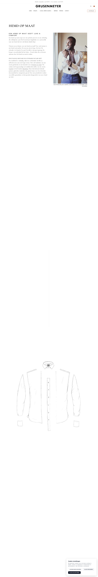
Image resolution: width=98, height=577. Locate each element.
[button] (37, 11)
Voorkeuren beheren (75, 569)
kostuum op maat (36, 65)
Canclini (11, 69)
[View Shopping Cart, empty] (94, 6)
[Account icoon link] (90, 6)
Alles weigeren (88, 569)
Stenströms (25, 69)
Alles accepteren (74, 572)
